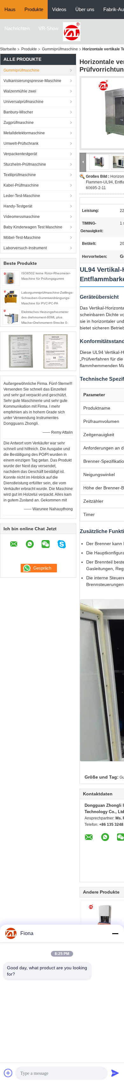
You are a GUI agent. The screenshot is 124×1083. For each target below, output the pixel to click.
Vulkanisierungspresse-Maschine (32, 81)
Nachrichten (17, 28)
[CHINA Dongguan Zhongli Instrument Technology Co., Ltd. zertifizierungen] (20, 351)
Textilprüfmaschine (19, 175)
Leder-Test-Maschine (21, 196)
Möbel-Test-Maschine (22, 237)
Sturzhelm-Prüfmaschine (24, 164)
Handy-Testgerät (17, 206)
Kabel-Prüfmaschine (21, 185)
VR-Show (48, 28)
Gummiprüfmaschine (60, 49)
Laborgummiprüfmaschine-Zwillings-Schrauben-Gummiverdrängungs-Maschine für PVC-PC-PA (47, 298)
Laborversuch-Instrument (25, 248)
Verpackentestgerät (20, 154)
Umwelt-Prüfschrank (20, 143)
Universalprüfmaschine (23, 101)
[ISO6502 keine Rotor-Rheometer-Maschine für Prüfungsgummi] (10, 278)
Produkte (33, 9)
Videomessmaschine (21, 216)
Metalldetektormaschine (24, 133)
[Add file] (8, 1073)
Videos (59, 9)
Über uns (84, 9)
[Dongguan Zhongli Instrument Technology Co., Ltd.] (71, 31)
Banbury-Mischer (18, 112)
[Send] (115, 1073)
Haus (10, 9)
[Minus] (115, 933)
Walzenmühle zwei (19, 91)
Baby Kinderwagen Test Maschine (32, 227)
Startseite (8, 49)
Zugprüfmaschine (18, 122)
